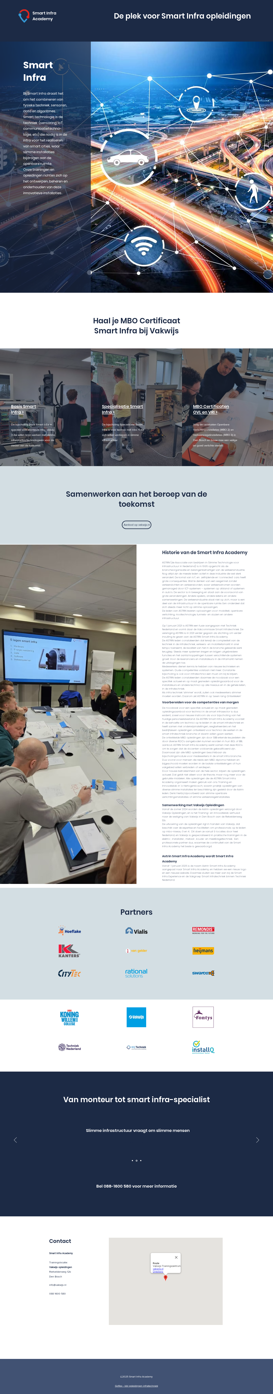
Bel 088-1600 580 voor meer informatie (136, 1186)
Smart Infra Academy (44, 16)
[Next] (257, 1140)
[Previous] (15, 1140)
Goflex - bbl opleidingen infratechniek (136, 1385)
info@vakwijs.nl (57, 1284)
